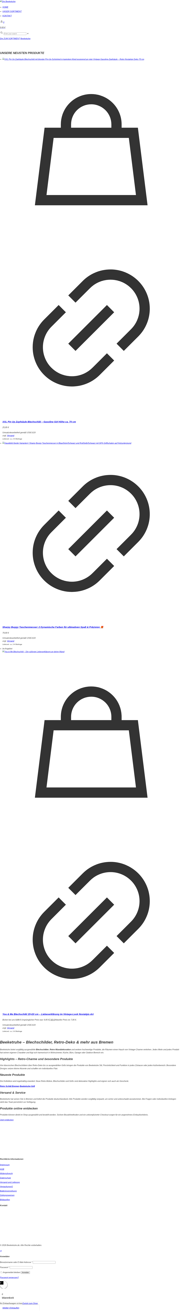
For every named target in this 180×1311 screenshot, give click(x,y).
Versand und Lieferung (10, 1182)
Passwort (4, 1267)
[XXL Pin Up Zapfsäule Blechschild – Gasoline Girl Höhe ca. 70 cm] (91, 59)
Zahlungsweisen (7, 1195)
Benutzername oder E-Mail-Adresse (16, 1262)
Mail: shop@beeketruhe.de (11, 1217)
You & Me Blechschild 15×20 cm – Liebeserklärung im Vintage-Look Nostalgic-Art (48, 1014)
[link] (27, 34)
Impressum (5, 1165)
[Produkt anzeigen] (91, 416)
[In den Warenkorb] (91, 238)
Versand (10, 436)
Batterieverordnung (8, 1191)
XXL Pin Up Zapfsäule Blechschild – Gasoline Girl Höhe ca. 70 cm (39, 421)
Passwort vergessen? (9, 1277)
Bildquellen (5, 1200)
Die (2, 39)
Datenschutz (5, 1178)
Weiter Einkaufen (10, 1308)
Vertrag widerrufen (8, 1240)
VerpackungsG (6, 1187)
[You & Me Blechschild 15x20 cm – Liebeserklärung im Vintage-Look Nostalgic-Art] (91, 651)
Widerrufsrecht (6, 1173)
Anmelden (25, 1272)
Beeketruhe (25, 39)
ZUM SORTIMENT (12, 39)
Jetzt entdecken (7, 1120)
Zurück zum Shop (30, 1303)
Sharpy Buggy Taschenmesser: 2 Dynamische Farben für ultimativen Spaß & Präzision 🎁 (52, 627)
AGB (2, 1169)
